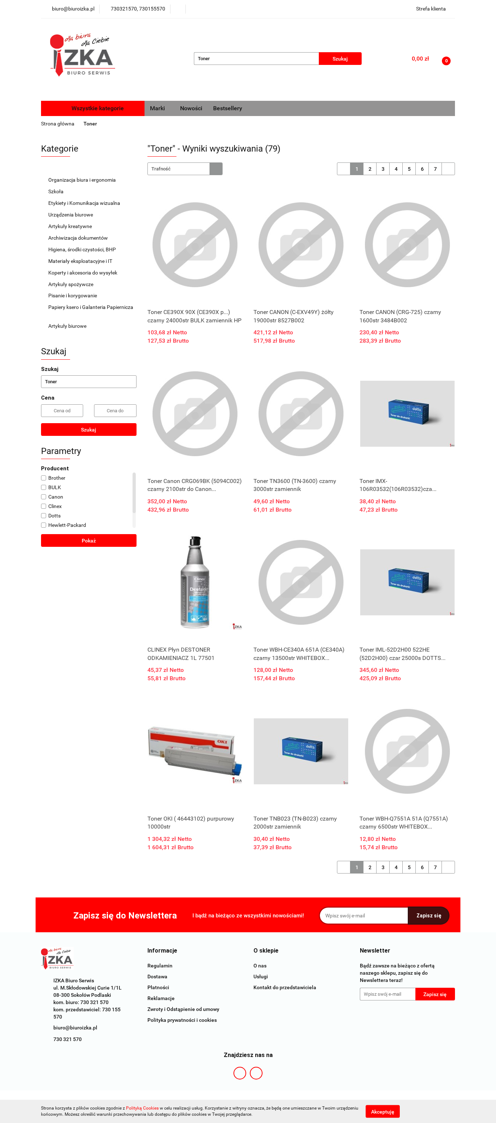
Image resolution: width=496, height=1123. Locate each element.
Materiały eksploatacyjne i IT (80, 261)
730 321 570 (67, 1039)
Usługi (260, 976)
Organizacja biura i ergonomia (82, 180)
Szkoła (56, 191)
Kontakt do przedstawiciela (284, 987)
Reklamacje (161, 998)
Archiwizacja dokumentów (78, 238)
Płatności (158, 987)
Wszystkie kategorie (97, 108)
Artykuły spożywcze (71, 284)
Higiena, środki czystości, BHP (82, 249)
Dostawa (157, 976)
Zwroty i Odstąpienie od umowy (183, 1009)
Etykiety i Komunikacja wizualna (84, 203)
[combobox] (185, 168)
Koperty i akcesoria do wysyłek (83, 273)
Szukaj (88, 430)
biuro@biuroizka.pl (75, 1028)
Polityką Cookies (142, 1108)
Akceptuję (382, 1111)
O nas (260, 966)
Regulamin (159, 966)
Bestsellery (227, 108)
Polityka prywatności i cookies (182, 1020)
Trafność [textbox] (161, 169)
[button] (162, 951)
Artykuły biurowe (68, 326)
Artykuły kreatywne (70, 226)
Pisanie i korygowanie (73, 295)
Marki (158, 108)
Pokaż (89, 541)
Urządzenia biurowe (71, 215)
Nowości (191, 108)
